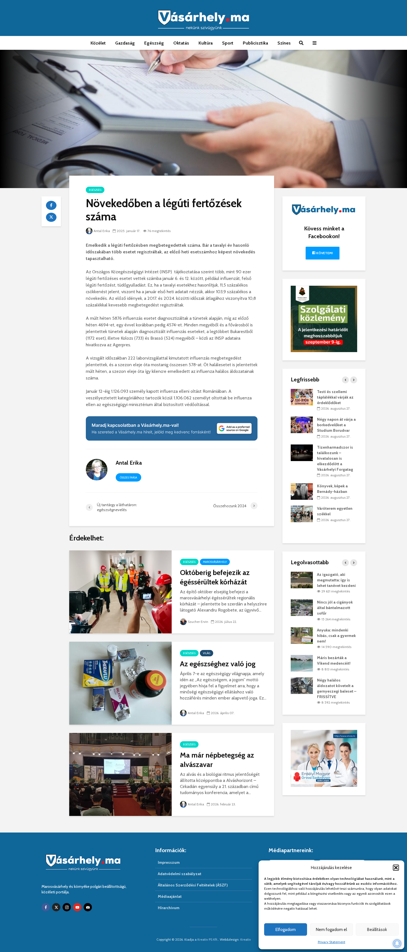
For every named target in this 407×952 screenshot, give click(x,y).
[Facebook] (46, 907)
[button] (396, 867)
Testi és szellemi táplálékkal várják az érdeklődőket (335, 397)
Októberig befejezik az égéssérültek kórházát (215, 577)
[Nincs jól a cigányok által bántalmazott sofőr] (302, 607)
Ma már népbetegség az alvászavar (217, 760)
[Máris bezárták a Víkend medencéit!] (302, 662)
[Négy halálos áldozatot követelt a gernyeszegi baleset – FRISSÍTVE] (302, 685)
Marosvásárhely (215, 562)
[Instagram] (67, 907)
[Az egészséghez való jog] (120, 682)
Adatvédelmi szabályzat (179, 873)
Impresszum (169, 862)
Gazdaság (125, 43)
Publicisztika (255, 43)
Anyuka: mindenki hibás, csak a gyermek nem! (336, 636)
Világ (206, 653)
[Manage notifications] (397, 943)
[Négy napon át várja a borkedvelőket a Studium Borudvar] (302, 424)
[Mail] (88, 907)
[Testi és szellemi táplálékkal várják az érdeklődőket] (302, 396)
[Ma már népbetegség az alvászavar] (120, 774)
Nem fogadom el (331, 929)
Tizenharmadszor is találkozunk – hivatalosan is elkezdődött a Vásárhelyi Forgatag (335, 458)
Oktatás (181, 43)
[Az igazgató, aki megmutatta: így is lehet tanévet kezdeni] (302, 579)
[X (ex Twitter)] (56, 907)
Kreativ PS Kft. (207, 939)
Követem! (324, 253)
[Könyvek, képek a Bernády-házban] (302, 491)
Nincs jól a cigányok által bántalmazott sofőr (335, 608)
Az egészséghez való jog (218, 663)
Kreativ (245, 939)
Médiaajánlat (170, 896)
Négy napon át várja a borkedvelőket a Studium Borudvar (336, 425)
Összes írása (128, 477)
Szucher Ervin (198, 622)
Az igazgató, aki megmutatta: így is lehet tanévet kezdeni (336, 580)
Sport (227, 43)
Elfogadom (285, 929)
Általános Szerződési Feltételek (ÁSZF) (193, 885)
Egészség (154, 43)
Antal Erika (102, 231)
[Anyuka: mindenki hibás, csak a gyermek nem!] (302, 635)
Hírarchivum (168, 907)
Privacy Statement (331, 942)
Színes (284, 43)
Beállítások (377, 929)
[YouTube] (77, 907)
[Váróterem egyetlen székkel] (302, 513)
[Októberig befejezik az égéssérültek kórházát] (120, 591)
